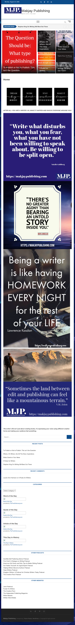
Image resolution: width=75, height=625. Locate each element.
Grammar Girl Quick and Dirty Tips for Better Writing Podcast (22, 563)
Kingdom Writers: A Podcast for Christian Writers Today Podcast (23, 572)
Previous (67, 27)
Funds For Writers (9, 589)
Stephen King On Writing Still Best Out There (33, 26)
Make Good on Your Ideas (11, 457)
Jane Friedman (8, 586)
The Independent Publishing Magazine (15, 593)
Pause (64, 27)
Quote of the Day (7, 515)
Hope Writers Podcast (10, 570)
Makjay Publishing (35, 11)
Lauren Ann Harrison (10, 478)
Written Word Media (9, 598)
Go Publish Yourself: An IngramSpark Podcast (18, 565)
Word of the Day (7, 501)
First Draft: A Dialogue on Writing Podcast (16, 561)
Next (70, 27)
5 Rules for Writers (9, 461)
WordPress (36, 618)
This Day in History (8, 543)
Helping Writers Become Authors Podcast (16, 568)
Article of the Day (7, 529)
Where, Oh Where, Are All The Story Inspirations (18, 454)
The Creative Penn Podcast (12, 574)
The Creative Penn (9, 591)
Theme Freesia (28, 618)
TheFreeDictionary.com (16, 503)
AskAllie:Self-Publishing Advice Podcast (16, 559)
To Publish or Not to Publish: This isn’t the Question (19, 450)
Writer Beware (7, 595)
